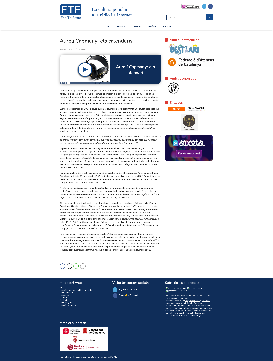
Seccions (120, 26)
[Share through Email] (83, 266)
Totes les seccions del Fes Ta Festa (76, 290)
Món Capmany (80, 49)
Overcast (206, 300)
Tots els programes (68, 305)
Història (152, 26)
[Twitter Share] (69, 266)
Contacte (166, 26)
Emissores (136, 26)
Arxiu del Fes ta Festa (69, 292)
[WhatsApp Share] (76, 266)
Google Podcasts (194, 303)
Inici (108, 26)
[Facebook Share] (62, 266)
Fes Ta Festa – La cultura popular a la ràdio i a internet (84, 357)
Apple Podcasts (192, 300)
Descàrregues (66, 302)
